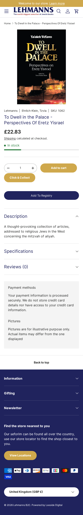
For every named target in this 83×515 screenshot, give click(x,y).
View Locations (20, 455)
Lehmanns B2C (21, 505)
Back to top (41, 362)
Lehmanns (11, 110)
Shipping (10, 138)
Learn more (57, 3)
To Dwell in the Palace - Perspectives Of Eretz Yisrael (45, 23)
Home (7, 23)
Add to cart (58, 168)
